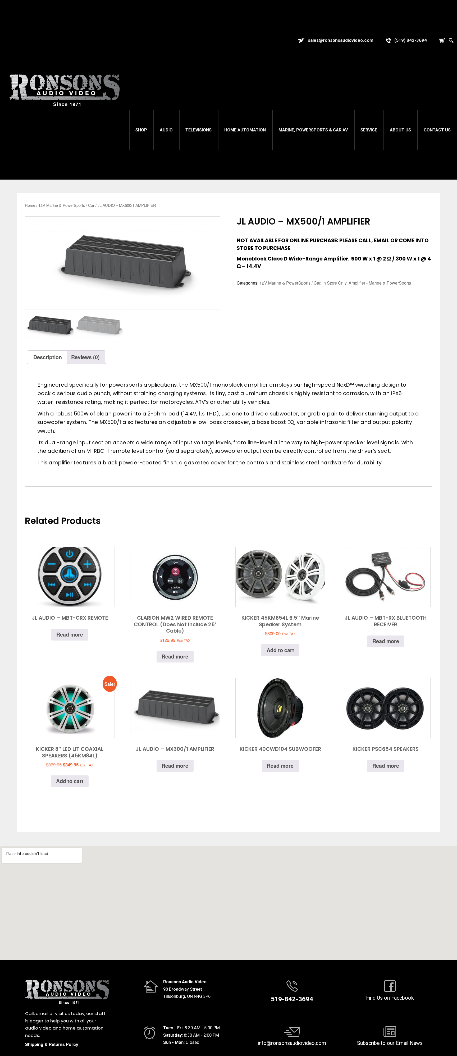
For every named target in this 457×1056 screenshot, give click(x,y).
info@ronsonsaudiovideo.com (292, 1043)
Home (30, 205)
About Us (400, 129)
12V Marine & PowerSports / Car (66, 205)
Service (368, 129)
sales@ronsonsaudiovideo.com (340, 40)
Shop (141, 129)
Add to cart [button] (280, 650)
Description (47, 357)
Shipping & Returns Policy (51, 1044)
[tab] (47, 357)
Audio (166, 129)
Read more (69, 634)
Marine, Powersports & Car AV (313, 129)
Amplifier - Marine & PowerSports (380, 283)
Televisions (198, 129)
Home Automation (245, 129)
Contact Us (437, 129)
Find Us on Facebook (390, 998)
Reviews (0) (85, 357)
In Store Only (334, 283)
